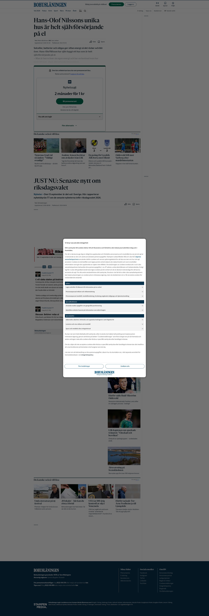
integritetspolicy (87, 355)
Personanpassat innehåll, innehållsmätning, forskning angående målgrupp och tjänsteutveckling (97, 296)
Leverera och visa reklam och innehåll (78, 324)
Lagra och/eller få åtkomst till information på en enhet (84, 287)
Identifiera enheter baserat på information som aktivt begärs (86, 310)
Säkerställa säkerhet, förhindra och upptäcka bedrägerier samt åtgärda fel (90, 320)
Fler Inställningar (84, 366)
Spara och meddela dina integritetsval (78, 328)
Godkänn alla (125, 366)
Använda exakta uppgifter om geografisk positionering (84, 305)
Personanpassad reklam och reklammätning (80, 291)
